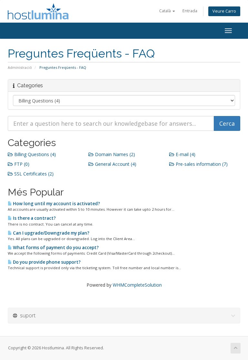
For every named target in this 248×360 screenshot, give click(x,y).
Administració (20, 67)
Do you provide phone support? (46, 262)
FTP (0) (21, 164)
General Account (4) (115, 164)
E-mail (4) (184, 154)
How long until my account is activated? (56, 203)
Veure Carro (224, 11)
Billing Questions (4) (34, 154)
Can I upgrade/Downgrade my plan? (50, 233)
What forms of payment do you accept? (55, 247)
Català (165, 11)
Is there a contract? (34, 218)
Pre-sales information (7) (201, 164)
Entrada (189, 11)
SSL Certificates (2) (33, 174)
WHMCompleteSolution (137, 285)
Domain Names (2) (114, 154)
